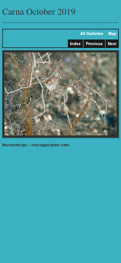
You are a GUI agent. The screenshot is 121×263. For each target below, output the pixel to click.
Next (112, 43)
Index (75, 43)
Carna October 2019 (38, 11)
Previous (94, 43)
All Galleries (91, 33)
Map (112, 33)
